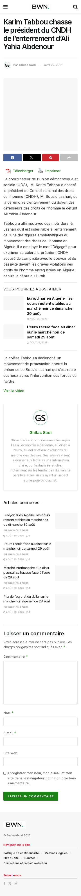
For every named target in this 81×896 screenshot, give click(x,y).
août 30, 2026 (38, 319)
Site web (10, 753)
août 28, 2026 (14, 588)
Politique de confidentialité (21, 853)
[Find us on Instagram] (16, 883)
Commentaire (15, 656)
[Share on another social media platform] (69, 157)
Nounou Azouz (18, 530)
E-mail (9, 733)
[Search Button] (75, 6)
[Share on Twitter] (32, 157)
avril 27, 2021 (53, 65)
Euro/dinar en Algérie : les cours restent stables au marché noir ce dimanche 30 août (26, 520)
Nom (8, 713)
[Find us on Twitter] (9, 883)
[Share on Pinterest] (50, 157)
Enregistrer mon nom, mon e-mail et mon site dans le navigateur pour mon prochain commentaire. (42, 778)
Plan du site (11, 858)
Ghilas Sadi (27, 65)
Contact (29, 858)
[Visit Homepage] (40, 7)
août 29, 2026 (38, 342)
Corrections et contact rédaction (25, 863)
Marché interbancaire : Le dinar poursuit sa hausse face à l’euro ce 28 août (26, 572)
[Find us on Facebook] (4, 883)
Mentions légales (56, 853)
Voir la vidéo (13, 390)
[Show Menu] (5, 6)
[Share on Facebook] (12, 157)
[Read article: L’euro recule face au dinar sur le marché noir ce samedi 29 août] (13, 332)
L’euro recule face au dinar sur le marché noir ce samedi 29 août (51, 332)
